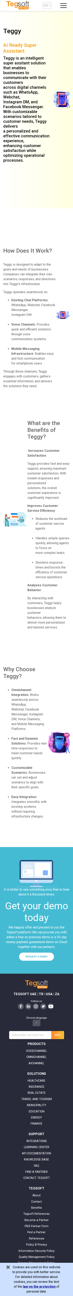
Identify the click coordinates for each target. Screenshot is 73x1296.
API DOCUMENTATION (36, 1153)
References (36, 1238)
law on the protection (39, 1287)
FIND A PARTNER (36, 1172)
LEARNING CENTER (36, 1147)
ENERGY (36, 1117)
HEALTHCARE (36, 1080)
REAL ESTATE (37, 1093)
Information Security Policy (36, 1251)
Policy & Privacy (36, 1244)
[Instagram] (36, 1006)
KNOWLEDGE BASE (36, 1159)
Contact (36, 1201)
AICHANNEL (36, 1063)
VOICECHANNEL (36, 1051)
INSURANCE (36, 1087)
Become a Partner (37, 1220)
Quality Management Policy (37, 1257)
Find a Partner (36, 1232)
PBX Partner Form (36, 1226)
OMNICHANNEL (36, 1057)
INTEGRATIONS (36, 1141)
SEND (58, 1034)
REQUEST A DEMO (36, 956)
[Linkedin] (28, 1006)
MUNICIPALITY (36, 1105)
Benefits (36, 1207)
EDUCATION (36, 1111)
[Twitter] (43, 1006)
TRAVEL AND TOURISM (36, 1099)
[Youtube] (51, 1006)
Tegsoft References (36, 1214)
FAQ (36, 1166)
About (36, 1195)
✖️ (8, 1267)
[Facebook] (21, 1006)
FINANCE (36, 1123)
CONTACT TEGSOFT (36, 1178)
